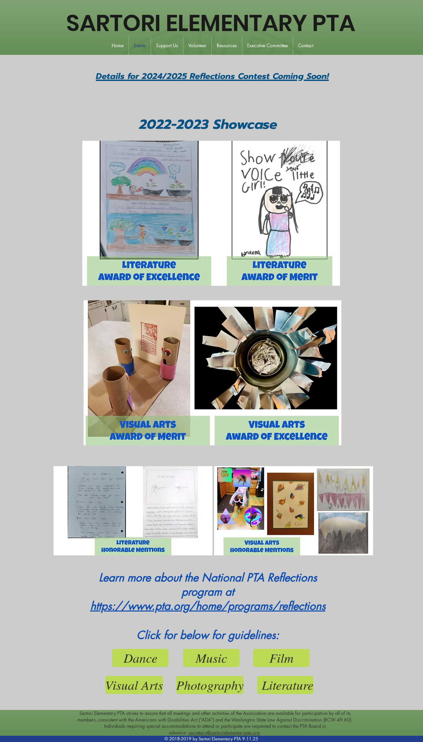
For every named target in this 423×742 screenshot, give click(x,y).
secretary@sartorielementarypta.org (224, 732)
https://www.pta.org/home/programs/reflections (208, 606)
